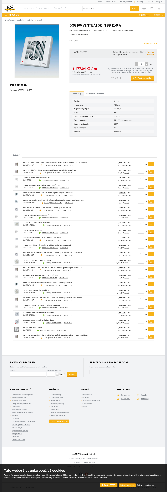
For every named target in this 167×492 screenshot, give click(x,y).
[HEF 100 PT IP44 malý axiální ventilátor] (16, 261)
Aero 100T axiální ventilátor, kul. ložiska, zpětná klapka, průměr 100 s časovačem (52, 253)
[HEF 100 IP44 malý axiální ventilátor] (16, 291)
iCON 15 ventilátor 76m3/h (32, 328)
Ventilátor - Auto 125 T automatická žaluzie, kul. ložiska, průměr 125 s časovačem (52, 298)
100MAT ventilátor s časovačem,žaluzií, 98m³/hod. (41, 185)
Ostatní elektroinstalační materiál (22, 412)
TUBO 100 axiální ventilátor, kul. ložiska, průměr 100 (42, 238)
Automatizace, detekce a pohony (22, 394)
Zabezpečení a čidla (18, 440)
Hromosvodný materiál (19, 400)
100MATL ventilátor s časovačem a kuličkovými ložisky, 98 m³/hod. (47, 245)
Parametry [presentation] (76, 93)
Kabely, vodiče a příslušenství (21, 403)
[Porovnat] (144, 8)
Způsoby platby (56, 394)
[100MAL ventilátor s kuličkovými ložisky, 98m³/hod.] (16, 306)
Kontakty (140, 2)
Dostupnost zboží (56, 400)
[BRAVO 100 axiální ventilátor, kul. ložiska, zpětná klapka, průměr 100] (16, 194)
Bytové (39, 20)
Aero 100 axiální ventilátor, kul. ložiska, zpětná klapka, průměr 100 (47, 208)
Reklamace (54, 406)
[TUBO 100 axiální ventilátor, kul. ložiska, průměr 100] (16, 239)
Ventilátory (30, 20)
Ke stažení (85, 397)
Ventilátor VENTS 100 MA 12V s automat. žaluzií (40, 275)
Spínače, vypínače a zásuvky (21, 425)
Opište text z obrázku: (54, 370)
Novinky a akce (87, 403)
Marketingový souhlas (58, 415)
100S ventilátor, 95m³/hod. (32, 230)
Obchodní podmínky (57, 403)
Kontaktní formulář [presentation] (95, 93)
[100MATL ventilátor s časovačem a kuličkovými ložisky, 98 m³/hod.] (16, 246)
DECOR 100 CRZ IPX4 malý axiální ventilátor (39, 320)
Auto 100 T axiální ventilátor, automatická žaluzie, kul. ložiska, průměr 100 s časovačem (55, 163)
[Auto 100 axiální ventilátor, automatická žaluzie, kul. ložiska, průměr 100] (16, 171)
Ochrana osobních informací (60, 412)
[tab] (77, 93)
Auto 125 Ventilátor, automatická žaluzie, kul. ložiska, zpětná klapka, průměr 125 (52, 268)
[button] (146, 64)
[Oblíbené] (151, 8)
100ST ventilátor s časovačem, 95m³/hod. (38, 215)
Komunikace (16, 406)
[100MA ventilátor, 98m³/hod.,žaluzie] (16, 179)
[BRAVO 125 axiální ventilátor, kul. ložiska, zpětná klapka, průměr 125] (16, 284)
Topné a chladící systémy (20, 431)
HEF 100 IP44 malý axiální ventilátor (36, 290)
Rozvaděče (15, 419)
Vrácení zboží (55, 410)
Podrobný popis (149, 43)
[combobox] (150, 1)
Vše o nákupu (111, 2)
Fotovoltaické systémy (19, 397)
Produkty (14, 15)
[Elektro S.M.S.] (10, 8)
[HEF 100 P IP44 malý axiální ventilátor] (16, 224)
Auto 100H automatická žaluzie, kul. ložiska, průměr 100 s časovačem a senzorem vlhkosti (55, 335)
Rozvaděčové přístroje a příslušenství (24, 421)
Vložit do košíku (144, 78)
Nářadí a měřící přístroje (19, 410)
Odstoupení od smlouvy (59, 421)
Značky (144, 395)
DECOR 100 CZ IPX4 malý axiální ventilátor (38, 313)
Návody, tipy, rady (126, 2)
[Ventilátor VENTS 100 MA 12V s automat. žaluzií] (16, 276)
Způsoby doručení (57, 397)
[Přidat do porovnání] (116, 78)
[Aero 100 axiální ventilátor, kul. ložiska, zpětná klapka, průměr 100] (16, 209)
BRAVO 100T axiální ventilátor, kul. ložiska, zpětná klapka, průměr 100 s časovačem (53, 200)
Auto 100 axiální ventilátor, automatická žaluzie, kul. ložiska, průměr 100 (49, 170)
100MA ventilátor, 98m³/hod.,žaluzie (36, 178)
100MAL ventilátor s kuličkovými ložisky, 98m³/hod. (41, 305)
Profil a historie (87, 394)
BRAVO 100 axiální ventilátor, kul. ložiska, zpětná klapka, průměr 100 (48, 193)
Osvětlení (15, 415)
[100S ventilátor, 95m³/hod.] (16, 231)
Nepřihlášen (143, 15)
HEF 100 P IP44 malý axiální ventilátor (36, 223)
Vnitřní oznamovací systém (91, 400)
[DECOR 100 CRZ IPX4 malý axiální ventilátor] (16, 321)
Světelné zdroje (17, 428)
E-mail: (12, 371)
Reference (125, 395)
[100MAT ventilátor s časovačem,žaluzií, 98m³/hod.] (16, 186)
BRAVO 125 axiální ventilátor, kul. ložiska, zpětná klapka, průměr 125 (47, 283)
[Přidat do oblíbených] (112, 78)
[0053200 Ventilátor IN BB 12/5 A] (37, 51)
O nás (100, 2)
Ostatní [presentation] (16, 155)
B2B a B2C (125, 399)
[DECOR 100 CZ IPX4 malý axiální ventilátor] (16, 314)
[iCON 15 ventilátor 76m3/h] (16, 329)
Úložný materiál (17, 434)
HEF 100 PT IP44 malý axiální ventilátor (37, 260)
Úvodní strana (10, 20)
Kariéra (84, 406)
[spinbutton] (141, 64)
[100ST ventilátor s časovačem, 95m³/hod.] (16, 216)
